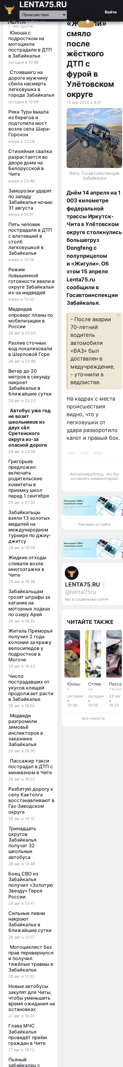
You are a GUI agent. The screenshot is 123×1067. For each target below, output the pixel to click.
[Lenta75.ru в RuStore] (96, 611)
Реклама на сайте (94, 524)
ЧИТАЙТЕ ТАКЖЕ (90, 622)
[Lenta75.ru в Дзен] (119, 611)
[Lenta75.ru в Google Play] (90, 611)
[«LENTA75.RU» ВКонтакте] (107, 611)
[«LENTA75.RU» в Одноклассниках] (113, 611)
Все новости (93, 718)
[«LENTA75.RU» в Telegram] (101, 611)
